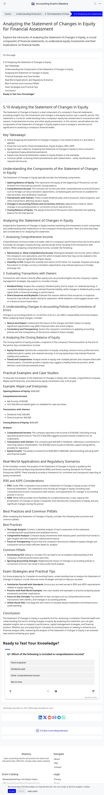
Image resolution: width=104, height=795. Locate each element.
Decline (21, 791)
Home (8, 14)
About (57, 759)
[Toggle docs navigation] (5, 4)
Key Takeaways (12, 65)
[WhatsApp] (64, 717)
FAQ (56, 763)
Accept (12, 791)
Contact (58, 767)
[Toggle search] (95, 4)
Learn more (32, 791)
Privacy (57, 779)
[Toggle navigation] (99, 4)
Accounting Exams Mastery (52, 3)
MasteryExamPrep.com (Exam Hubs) (20, 779)
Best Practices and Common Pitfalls (22, 83)
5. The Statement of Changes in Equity (63, 14)
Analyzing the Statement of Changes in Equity (27, 72)
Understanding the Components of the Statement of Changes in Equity (39, 69)
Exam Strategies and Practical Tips (21, 87)
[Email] (54, 717)
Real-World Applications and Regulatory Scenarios (29, 80)
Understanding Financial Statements (33, 14)
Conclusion (10, 90)
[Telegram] (59, 717)
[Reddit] (49, 717)
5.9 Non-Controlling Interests (54, 730)
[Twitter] (45, 717)
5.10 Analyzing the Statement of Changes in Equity (27, 62)
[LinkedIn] (40, 717)
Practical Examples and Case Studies (22, 76)
